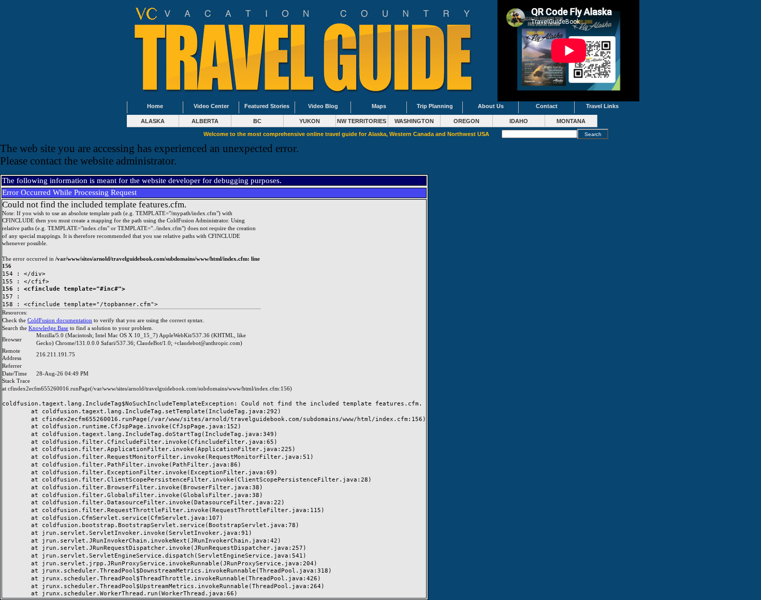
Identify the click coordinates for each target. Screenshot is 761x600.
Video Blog (323, 106)
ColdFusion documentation (59, 320)
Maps (379, 106)
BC (257, 121)
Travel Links (602, 106)
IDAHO (518, 121)
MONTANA (571, 121)
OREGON (466, 121)
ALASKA (153, 121)
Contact (547, 106)
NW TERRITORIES (361, 121)
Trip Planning (435, 106)
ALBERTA (205, 121)
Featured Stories (266, 106)
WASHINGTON (414, 121)
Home (155, 106)
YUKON (309, 121)
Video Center (211, 106)
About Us (491, 106)
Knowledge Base (48, 328)
